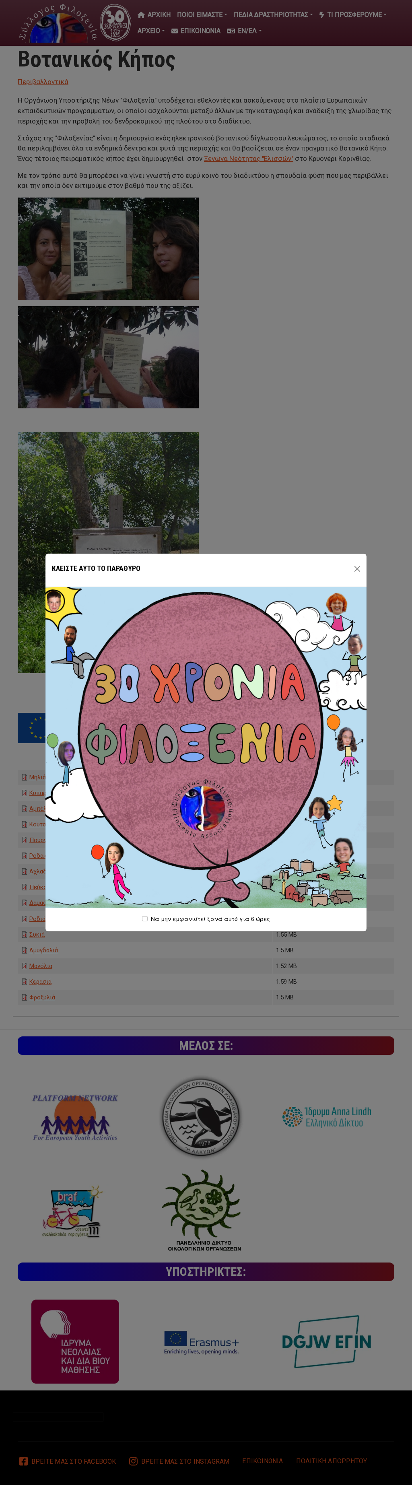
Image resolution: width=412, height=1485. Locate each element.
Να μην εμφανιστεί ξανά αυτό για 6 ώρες (210, 918)
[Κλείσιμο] (357, 569)
